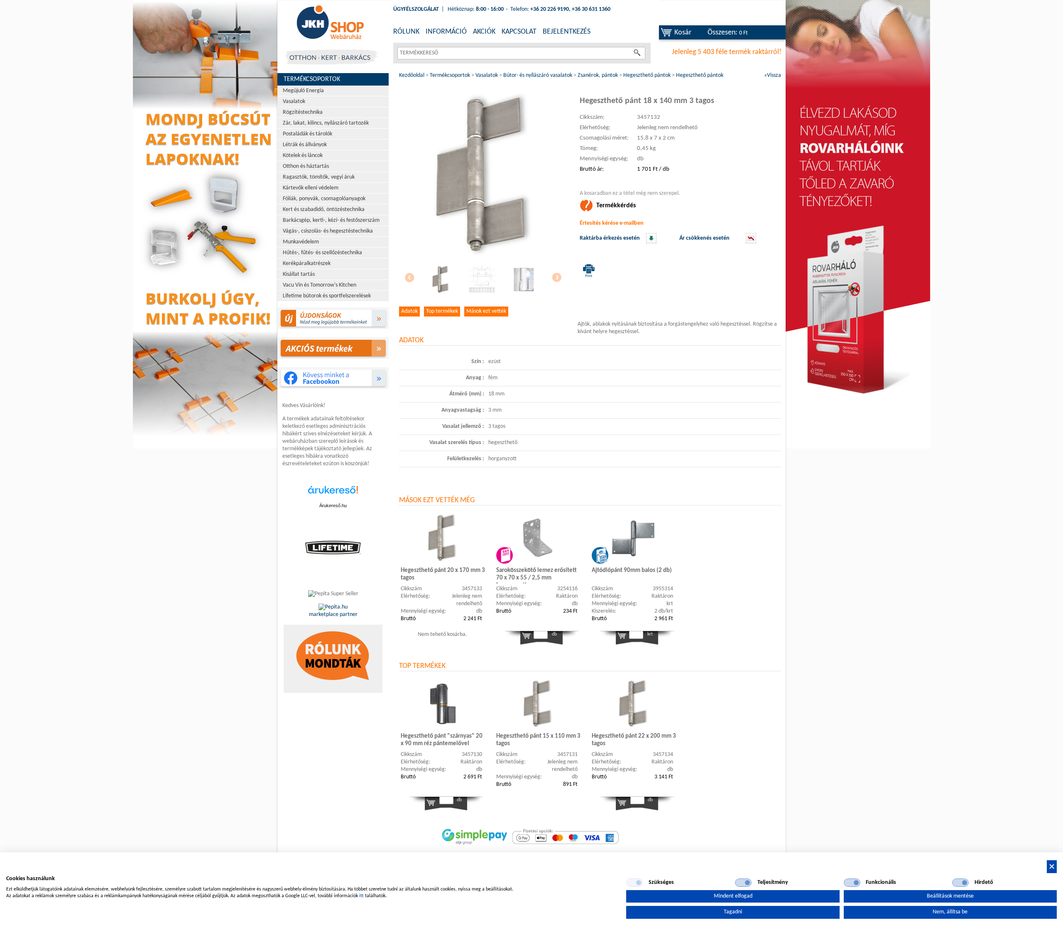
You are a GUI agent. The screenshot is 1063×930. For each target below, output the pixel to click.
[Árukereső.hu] (333, 494)
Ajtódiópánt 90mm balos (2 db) (632, 570)
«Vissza (772, 75)
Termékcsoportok (312, 79)
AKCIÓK (484, 32)
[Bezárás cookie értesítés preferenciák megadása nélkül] (1052, 866)
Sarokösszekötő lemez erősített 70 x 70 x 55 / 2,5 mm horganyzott (536, 575)
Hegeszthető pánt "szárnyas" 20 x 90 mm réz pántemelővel (442, 740)
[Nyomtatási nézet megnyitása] (587, 270)
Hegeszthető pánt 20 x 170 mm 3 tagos (443, 574)
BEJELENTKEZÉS (566, 32)
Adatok (409, 311)
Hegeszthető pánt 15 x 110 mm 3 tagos (538, 740)
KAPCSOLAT (519, 32)
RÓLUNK (406, 32)
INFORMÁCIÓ (446, 32)
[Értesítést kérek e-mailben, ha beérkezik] (651, 242)
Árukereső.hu (333, 505)
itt (361, 895)
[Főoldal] (330, 23)
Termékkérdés (616, 205)
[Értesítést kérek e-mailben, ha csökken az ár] (751, 242)
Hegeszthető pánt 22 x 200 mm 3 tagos (634, 740)
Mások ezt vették (486, 311)
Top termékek (442, 311)
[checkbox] (634, 882)
